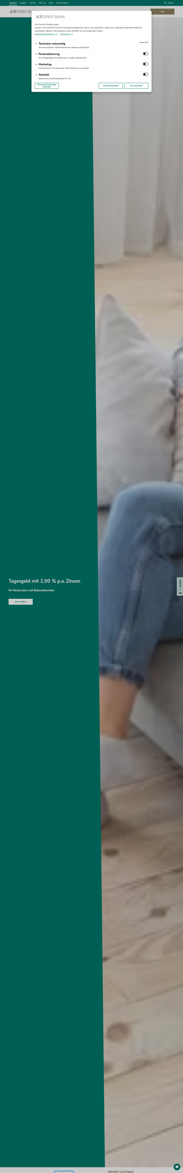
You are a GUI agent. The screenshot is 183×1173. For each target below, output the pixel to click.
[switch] (145, 53)
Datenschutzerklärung (45, 34)
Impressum (65, 34)
